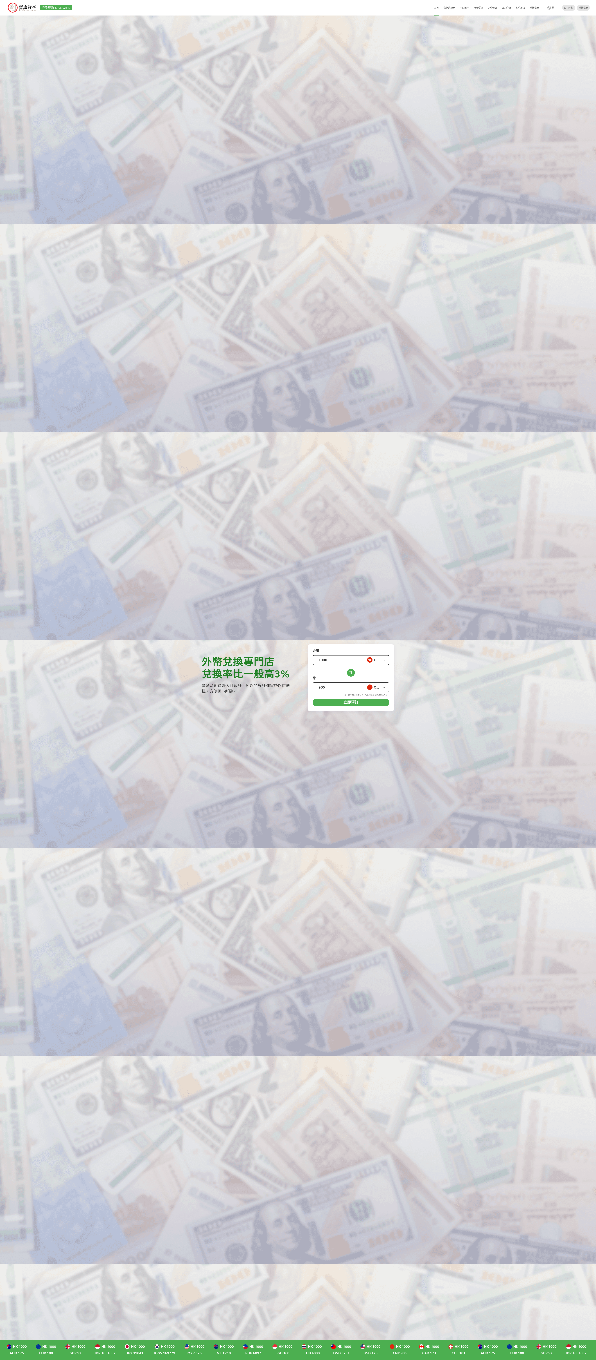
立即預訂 (350, 702)
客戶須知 (520, 7)
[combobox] (378, 660)
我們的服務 (449, 7)
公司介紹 (506, 7)
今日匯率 (464, 7)
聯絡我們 (534, 7)
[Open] (384, 660)
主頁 (436, 7)
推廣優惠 (478, 7)
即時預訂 (492, 7)
